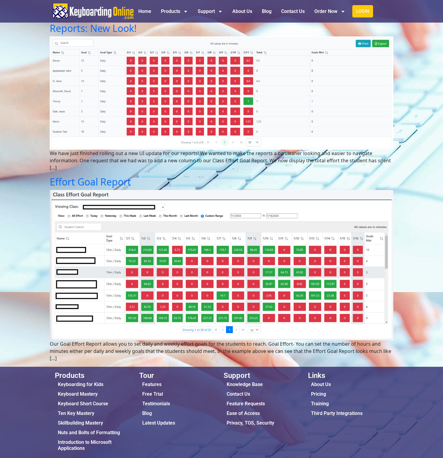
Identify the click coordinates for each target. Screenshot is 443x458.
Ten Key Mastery (76, 413)
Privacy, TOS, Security (250, 423)
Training (320, 404)
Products (170, 11)
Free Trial (152, 394)
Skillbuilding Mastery (80, 423)
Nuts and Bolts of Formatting (89, 432)
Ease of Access (243, 413)
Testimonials (156, 404)
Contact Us (293, 11)
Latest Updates (158, 423)
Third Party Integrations (337, 413)
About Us (242, 11)
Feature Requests (246, 404)
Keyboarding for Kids (80, 384)
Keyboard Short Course (83, 404)
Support (206, 11)
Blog (267, 11)
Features (152, 384)
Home (144, 11)
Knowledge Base (245, 384)
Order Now (326, 11)
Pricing (318, 394)
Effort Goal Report (90, 181)
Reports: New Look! (93, 28)
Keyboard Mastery (78, 394)
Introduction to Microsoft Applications (85, 445)
